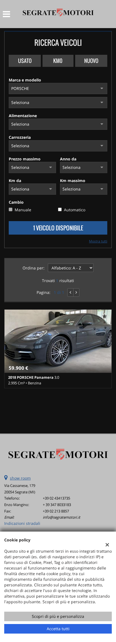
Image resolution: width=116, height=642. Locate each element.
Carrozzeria (20, 137)
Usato (25, 60)
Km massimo (72, 180)
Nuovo (91, 60)
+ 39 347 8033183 (57, 504)
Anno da (68, 159)
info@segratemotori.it (61, 517)
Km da (15, 180)
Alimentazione (23, 115)
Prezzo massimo (25, 159)
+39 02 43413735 (56, 498)
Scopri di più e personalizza (58, 616)
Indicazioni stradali (22, 523)
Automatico (74, 209)
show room (20, 478)
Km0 (58, 60)
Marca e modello (25, 80)
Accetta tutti (58, 628)
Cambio (16, 202)
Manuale (23, 209)
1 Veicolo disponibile (58, 228)
